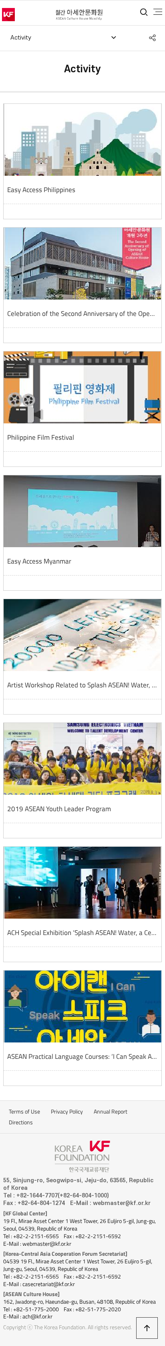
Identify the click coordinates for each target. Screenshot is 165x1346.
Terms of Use (24, 1111)
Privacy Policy (67, 1111)
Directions (21, 1122)
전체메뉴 (158, 12)
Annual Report (110, 1111)
